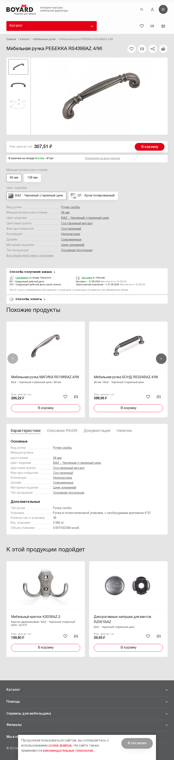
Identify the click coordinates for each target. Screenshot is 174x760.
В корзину (149, 147)
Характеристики (26, 431)
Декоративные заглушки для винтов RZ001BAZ (122, 620)
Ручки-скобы (70, 207)
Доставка (87, 278)
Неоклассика (70, 234)
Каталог (15, 25)
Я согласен (137, 743)
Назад (12, 358)
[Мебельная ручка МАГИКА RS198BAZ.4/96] (45, 369)
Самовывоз (21, 278)
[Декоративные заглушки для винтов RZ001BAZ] (128, 609)
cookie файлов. (60, 745)
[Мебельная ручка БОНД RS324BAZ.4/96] (128, 369)
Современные (71, 239)
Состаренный (71, 229)
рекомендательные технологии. (68, 750)
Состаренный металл (77, 223)
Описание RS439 (62, 431)
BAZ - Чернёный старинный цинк (85, 218)
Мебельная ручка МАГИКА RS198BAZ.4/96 (45, 377)
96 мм (65, 212)
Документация (97, 431)
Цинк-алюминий (72, 245)
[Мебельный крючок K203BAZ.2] (45, 609)
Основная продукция (76, 250)
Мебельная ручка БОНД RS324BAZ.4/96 (126, 377)
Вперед (161, 358)
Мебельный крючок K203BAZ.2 (35, 617)
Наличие (124, 431)
